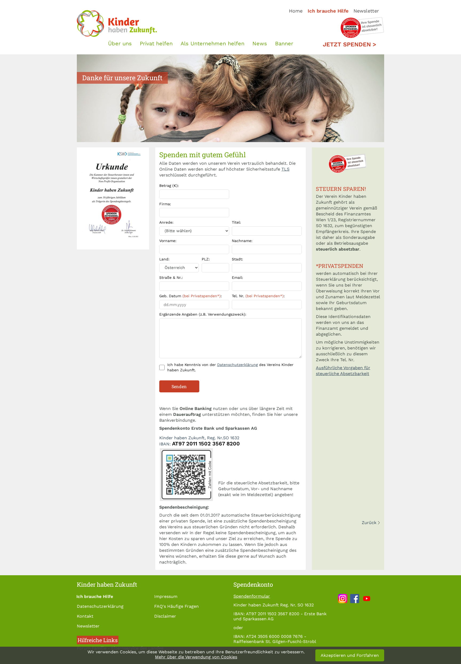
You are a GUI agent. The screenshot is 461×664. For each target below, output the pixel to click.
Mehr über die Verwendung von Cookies (196, 656)
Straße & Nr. (171, 277)
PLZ (206, 259)
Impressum (165, 596)
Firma (165, 204)
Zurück (369, 522)
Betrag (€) (169, 185)
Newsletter (366, 11)
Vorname (167, 241)
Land (164, 259)
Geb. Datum (190, 296)
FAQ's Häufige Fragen (176, 606)
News (259, 43)
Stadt (237, 259)
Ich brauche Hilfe (328, 11)
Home (296, 11)
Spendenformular (251, 596)
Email (237, 277)
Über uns (120, 43)
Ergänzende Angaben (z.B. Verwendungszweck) (202, 314)
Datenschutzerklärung (237, 365)
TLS (285, 169)
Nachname (242, 241)
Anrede (166, 222)
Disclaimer (165, 616)
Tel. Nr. (258, 296)
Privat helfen (156, 43)
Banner (284, 43)
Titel (236, 222)
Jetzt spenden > (349, 44)
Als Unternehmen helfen (212, 43)
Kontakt (85, 616)
